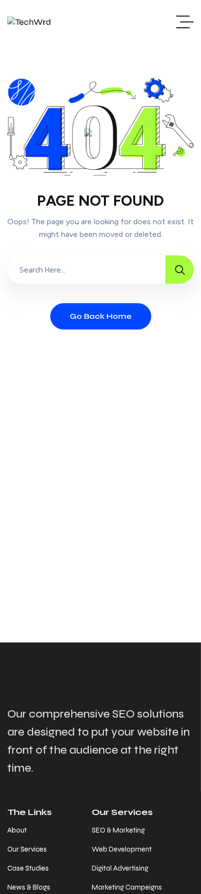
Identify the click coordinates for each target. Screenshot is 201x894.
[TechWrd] (29, 22)
